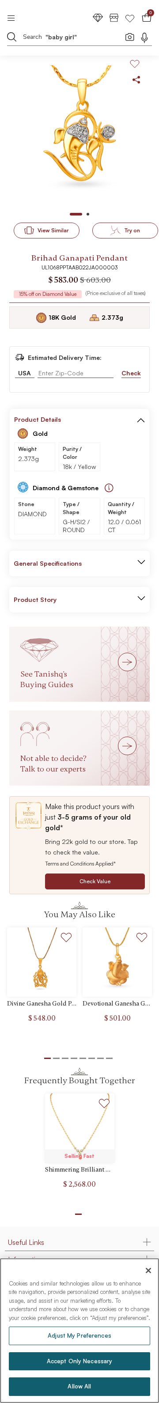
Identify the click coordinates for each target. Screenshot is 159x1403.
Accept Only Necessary (80, 1361)
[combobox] (74, 38)
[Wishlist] (130, 17)
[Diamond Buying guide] (109, 488)
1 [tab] (78, 1214)
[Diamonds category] (98, 17)
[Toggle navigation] (14, 17)
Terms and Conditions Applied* (80, 863)
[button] (141, 419)
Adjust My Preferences (79, 1335)
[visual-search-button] (129, 36)
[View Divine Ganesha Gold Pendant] (41, 962)
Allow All (79, 1386)
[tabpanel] (79, 136)
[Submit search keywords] (12, 36)
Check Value (95, 881)
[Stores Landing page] (114, 17)
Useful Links (26, 1242)
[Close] (148, 1270)
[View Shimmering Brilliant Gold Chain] (79, 1128)
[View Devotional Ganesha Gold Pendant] (117, 962)
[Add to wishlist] (66, 938)
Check (131, 373)
